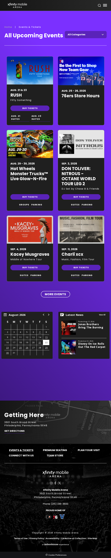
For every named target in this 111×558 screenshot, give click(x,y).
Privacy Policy (36, 538)
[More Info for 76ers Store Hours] (81, 71)
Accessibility (52, 538)
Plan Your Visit (89, 450)
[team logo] (48, 517)
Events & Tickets (21, 450)
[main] (55, 206)
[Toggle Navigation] (105, 5)
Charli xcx (72, 254)
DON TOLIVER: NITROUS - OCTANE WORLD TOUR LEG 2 (79, 176)
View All (102, 315)
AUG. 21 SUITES (15, 118)
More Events (55, 294)
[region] (27, 335)
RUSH (16, 95)
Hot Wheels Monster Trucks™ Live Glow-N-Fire (29, 174)
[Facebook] (55, 483)
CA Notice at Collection (73, 538)
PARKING (36, 204)
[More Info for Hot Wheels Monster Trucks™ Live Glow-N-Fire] (30, 144)
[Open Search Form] (99, 5)
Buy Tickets (30, 108)
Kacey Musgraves (29, 254)
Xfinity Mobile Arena (17, 5)
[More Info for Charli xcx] (81, 230)
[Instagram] (51, 483)
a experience (55, 544)
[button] (44, 315)
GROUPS (24, 204)
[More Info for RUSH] (30, 70)
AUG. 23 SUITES (36, 118)
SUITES (75, 204)
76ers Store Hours (81, 96)
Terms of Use (21, 538)
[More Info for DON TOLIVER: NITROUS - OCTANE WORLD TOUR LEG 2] (81, 144)
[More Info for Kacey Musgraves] (30, 230)
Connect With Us (21, 455)
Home (8, 27)
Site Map (92, 538)
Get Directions (14, 431)
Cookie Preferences (57, 555)
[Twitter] (59, 483)
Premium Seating (55, 450)
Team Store (55, 455)
